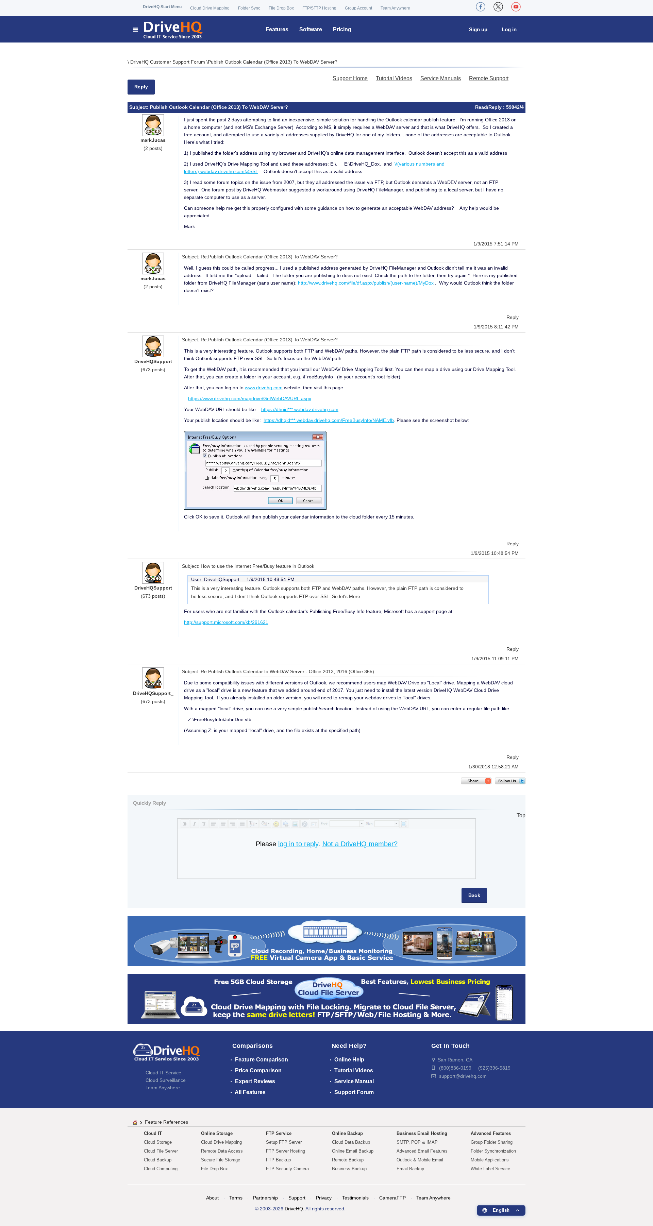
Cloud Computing (161, 1168)
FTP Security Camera (287, 1168)
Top (521, 815)
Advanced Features (491, 1133)
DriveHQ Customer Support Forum (168, 62)
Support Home (350, 78)
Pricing (342, 29)
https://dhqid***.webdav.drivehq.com (299, 409)
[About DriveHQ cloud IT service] (167, 1055)
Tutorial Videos (394, 78)
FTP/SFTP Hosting (319, 8)
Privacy (324, 1198)
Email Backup (410, 1168)
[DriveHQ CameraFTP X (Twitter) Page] (498, 7)
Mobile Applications (490, 1159)
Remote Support (488, 78)
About (212, 1198)
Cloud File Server (161, 1151)
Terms (235, 1198)
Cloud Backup (157, 1159)
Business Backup (349, 1168)
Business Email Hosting (422, 1133)
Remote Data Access (222, 1151)
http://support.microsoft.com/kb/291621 (226, 622)
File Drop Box (281, 8)
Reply (141, 86)
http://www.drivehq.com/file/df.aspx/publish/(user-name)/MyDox (366, 283)
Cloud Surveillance (166, 1080)
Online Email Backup (352, 1151)
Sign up (478, 29)
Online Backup (347, 1133)
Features (277, 29)
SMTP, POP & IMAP (417, 1142)
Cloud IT (153, 1133)
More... (356, 596)
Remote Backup (348, 1159)
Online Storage (217, 1133)
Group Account (358, 8)
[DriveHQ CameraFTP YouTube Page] (516, 7)
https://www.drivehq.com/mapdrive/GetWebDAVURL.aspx (249, 398)
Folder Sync (249, 8)
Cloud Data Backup (351, 1142)
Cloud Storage (158, 1142)
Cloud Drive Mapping (210, 8)
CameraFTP (392, 1198)
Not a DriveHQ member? (360, 844)
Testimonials (355, 1198)
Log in (509, 29)
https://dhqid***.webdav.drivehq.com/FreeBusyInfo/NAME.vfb (329, 420)
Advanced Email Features (422, 1151)
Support (296, 1198)
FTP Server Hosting (285, 1151)
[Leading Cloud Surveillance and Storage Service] (326, 940)
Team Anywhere (395, 8)
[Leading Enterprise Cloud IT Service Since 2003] (326, 999)
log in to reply (298, 844)
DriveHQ (294, 1208)
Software (310, 29)
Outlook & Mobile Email (420, 1159)
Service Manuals (440, 78)
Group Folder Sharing (492, 1142)
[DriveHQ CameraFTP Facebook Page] (480, 7)
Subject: (139, 107)
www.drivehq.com (264, 387)
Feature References (166, 1122)
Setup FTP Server (284, 1142)
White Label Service (490, 1168)
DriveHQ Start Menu (162, 6)
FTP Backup (278, 1159)
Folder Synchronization (493, 1151)
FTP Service (278, 1133)
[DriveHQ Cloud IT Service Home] (168, 29)
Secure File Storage (220, 1159)
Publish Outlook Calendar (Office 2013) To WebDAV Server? (272, 62)
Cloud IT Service (163, 1072)
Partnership (265, 1198)
